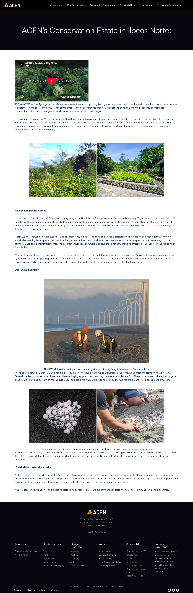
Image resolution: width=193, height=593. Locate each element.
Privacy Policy (117, 587)
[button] (188, 5)
